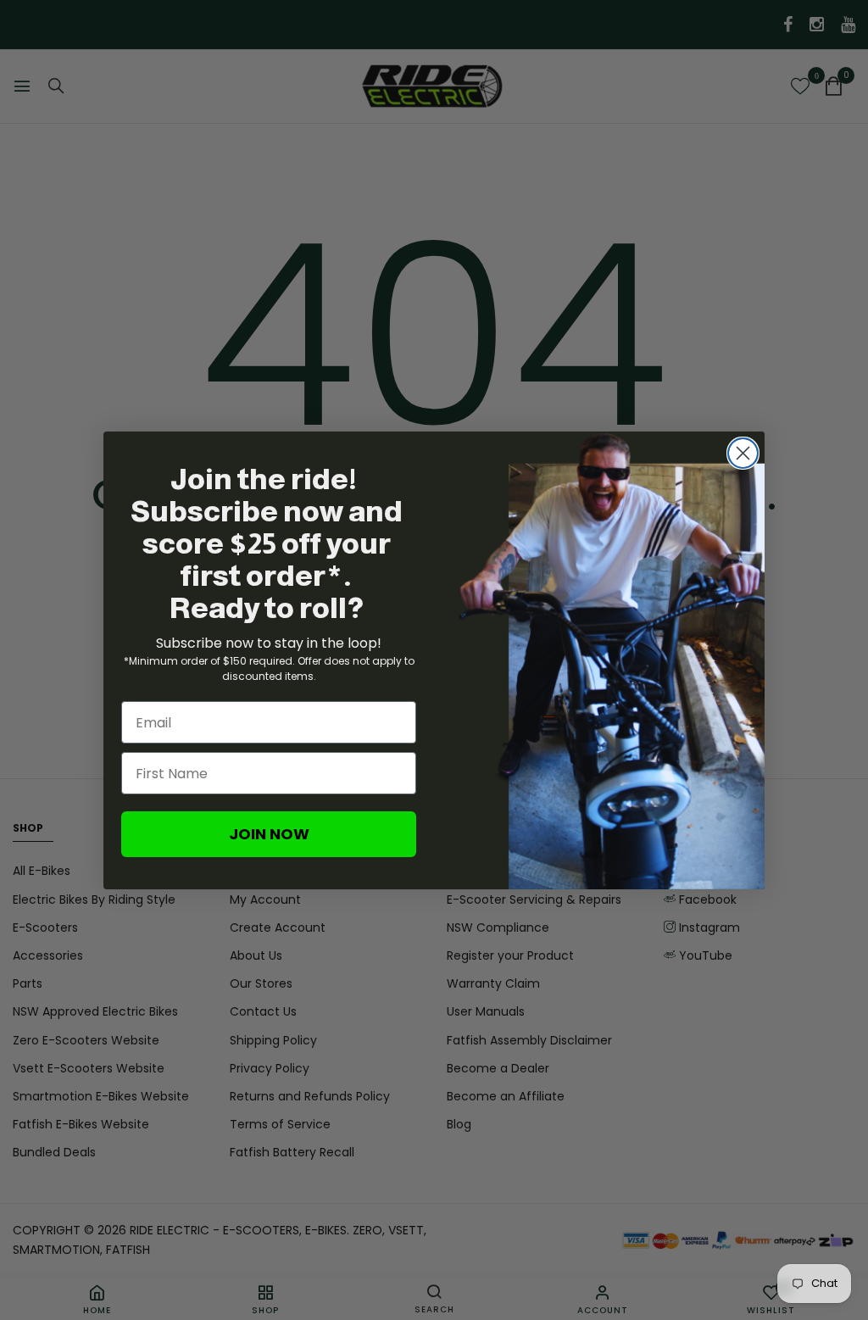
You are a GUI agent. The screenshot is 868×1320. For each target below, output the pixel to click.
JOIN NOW (269, 833)
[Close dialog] (743, 453)
